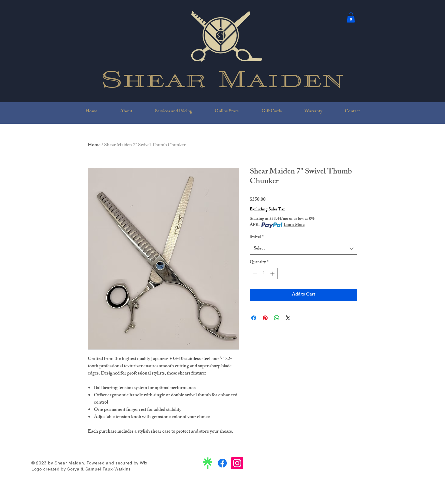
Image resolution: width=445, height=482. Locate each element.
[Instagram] (237, 463)
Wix (143, 463)
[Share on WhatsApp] (276, 318)
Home (94, 145)
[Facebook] (222, 463)
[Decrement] (254, 273)
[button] (351, 17)
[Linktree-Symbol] (207, 463)
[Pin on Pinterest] (265, 318)
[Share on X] (288, 318)
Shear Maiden (222, 77)
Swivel (257, 237)
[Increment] (273, 273)
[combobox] (303, 249)
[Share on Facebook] (253, 318)
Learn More (294, 225)
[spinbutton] (263, 273)
